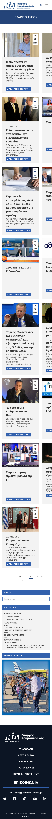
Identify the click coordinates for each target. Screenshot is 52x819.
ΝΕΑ (5, 637)
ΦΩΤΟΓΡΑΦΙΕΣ (26, 767)
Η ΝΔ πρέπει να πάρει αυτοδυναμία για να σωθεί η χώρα (20, 65)
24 (31, 576)
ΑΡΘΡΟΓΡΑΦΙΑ (13, 617)
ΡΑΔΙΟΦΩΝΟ (26, 761)
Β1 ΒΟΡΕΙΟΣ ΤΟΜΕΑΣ (12, 614)
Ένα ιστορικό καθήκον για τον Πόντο (17, 411)
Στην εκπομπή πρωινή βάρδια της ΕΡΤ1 (19, 475)
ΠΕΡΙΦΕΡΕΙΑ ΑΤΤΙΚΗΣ (12, 640)
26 (42, 576)
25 (36, 576)
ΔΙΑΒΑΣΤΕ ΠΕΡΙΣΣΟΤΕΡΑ (17, 89)
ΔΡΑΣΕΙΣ (7, 625)
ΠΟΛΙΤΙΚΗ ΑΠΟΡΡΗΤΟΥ (26, 773)
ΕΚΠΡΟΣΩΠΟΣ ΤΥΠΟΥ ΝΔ (14, 628)
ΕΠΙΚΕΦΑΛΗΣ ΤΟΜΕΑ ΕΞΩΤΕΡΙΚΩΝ (18, 630)
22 (20, 576)
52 (23, 580)
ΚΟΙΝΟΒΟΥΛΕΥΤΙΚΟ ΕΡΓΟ (14, 635)
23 (25, 576)
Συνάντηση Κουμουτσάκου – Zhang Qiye (17, 540)
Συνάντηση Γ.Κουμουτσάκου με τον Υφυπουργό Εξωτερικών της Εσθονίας (19, 133)
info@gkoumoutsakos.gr (28, 792)
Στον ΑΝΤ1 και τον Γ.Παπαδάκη (18, 269)
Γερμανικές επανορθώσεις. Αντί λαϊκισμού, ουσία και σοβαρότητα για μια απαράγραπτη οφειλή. (19, 205)
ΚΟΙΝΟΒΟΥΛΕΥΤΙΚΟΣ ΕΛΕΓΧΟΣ (19, 619)
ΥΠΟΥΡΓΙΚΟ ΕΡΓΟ (10, 642)
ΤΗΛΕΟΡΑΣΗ (26, 749)
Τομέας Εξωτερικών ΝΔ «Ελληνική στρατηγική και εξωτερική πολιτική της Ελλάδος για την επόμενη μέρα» (20, 341)
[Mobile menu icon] (46, 5)
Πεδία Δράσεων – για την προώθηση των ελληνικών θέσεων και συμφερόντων (25, 646)
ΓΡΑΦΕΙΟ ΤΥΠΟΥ (10, 623)
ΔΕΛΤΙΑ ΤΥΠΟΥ (26, 755)
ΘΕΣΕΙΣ (7, 632)
